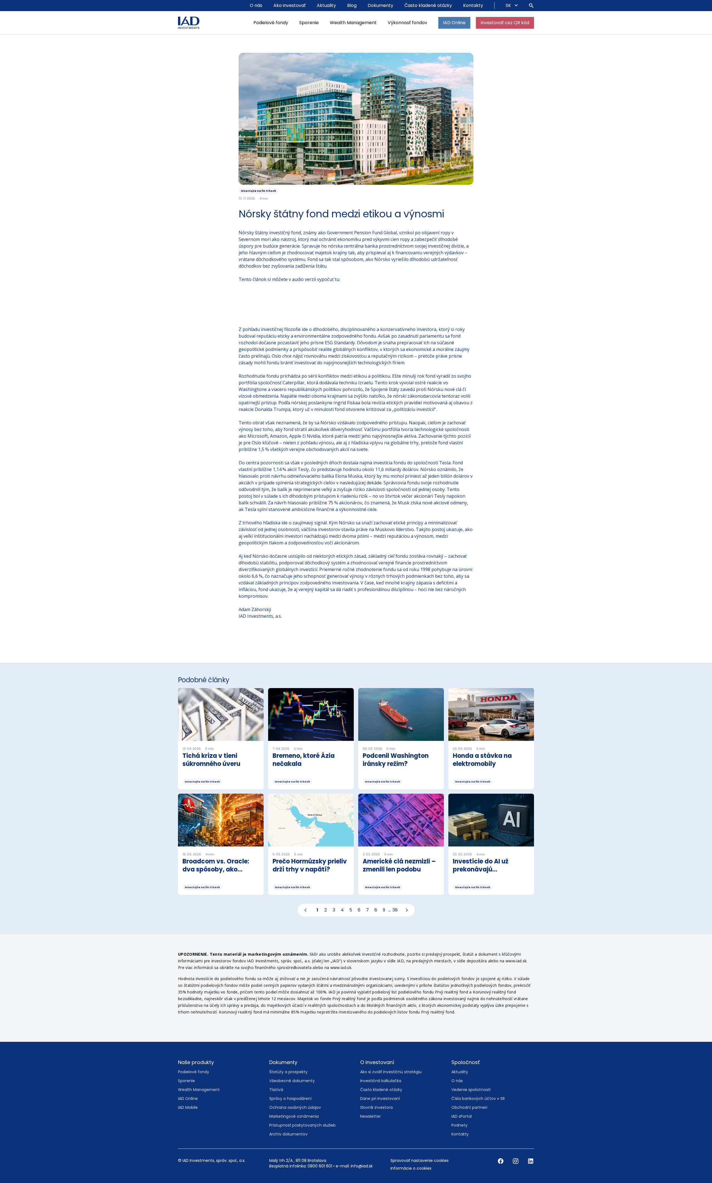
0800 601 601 (320, 1166)
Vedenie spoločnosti (471, 1089)
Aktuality (326, 5)
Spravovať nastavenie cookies (419, 1160)
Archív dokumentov (288, 1134)
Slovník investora (376, 1107)
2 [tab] (325, 910)
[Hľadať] (531, 5)
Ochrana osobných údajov (295, 1107)
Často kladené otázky (428, 5)
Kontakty (473, 5)
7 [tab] (367, 910)
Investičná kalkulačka (380, 1081)
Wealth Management (353, 22)
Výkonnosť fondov (407, 22)
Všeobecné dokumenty (292, 1081)
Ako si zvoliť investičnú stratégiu (391, 1072)
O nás (256, 5)
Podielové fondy (270, 22)
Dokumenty (380, 5)
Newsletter (370, 1116)
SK (509, 5)
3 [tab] (334, 910)
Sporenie (309, 22)
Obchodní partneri (469, 1107)
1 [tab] (317, 910)
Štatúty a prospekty (288, 1072)
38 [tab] (395, 910)
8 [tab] (375, 910)
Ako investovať (289, 5)
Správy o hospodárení (290, 1098)
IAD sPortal (461, 1116)
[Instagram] (516, 1161)
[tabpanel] (356, 793)
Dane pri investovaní (380, 1098)
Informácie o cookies (410, 1168)
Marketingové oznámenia (294, 1116)
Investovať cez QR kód (505, 22)
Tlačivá (276, 1089)
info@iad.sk (362, 1166)
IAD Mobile (188, 1107)
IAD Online (454, 22)
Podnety (459, 1125)
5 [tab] (350, 910)
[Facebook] (501, 1161)
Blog (352, 5)
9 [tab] (384, 910)
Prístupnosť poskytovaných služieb (302, 1125)
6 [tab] (359, 910)
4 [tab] (342, 910)
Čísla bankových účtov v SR (478, 1098)
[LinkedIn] (530, 1161)
